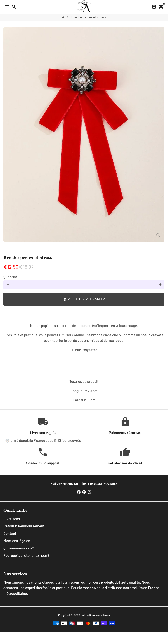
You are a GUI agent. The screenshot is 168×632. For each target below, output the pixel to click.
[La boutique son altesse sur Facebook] (78, 492)
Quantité (10, 276)
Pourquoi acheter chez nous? (26, 555)
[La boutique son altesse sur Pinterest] (84, 492)
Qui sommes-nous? (19, 548)
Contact (10, 533)
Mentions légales (17, 540)
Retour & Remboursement (24, 526)
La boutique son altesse (95, 615)
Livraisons (12, 518)
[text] (84, 350)
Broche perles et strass (88, 17)
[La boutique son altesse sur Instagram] (89, 492)
